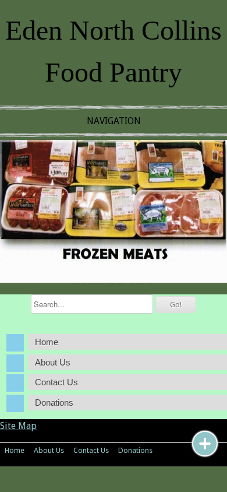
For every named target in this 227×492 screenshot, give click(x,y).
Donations (54, 402)
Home (46, 342)
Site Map (18, 425)
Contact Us (56, 382)
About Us (52, 362)
